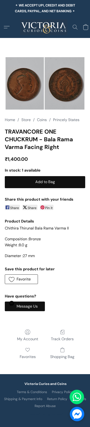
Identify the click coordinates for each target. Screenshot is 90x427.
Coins (42, 119)
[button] (45, 27)
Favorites (28, 356)
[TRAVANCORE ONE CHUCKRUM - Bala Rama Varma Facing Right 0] (45, 83)
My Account (27, 338)
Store (26, 119)
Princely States (66, 119)
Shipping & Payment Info (23, 399)
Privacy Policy (62, 392)
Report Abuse (45, 406)
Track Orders (62, 338)
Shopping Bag (62, 356)
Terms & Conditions (32, 392)
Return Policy (57, 399)
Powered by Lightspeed (45, 414)
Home (10, 119)
